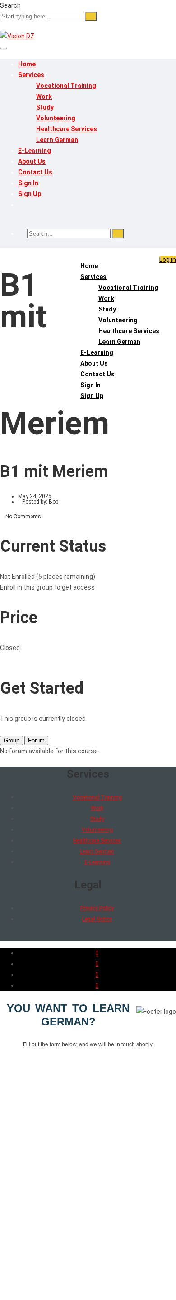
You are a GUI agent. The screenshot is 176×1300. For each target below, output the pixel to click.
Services (31, 74)
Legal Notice (97, 919)
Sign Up (29, 193)
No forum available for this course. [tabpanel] (49, 751)
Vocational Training (66, 85)
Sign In (28, 183)
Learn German (57, 139)
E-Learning (34, 150)
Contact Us (35, 172)
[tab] (11, 740)
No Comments (22, 516)
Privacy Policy (97, 908)
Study (45, 107)
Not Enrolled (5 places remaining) (47, 576)
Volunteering (55, 118)
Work (44, 96)
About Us (32, 161)
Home (27, 64)
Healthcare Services (66, 129)
